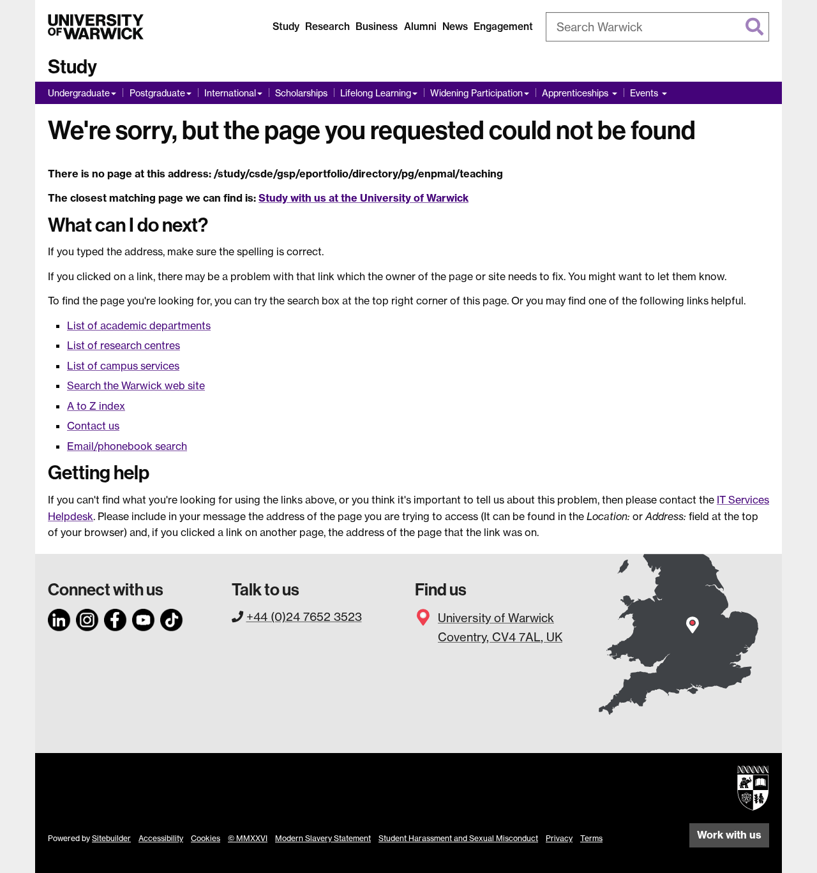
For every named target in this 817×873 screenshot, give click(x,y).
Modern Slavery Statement (323, 838)
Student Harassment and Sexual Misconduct (458, 838)
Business (377, 26)
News (455, 26)
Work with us (729, 834)
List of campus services (123, 365)
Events (645, 92)
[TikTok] (171, 618)
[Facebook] (115, 618)
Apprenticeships (576, 92)
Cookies (205, 838)
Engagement (503, 26)
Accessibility (161, 838)
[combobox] (657, 26)
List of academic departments (139, 325)
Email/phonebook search (127, 446)
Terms (591, 838)
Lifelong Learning (375, 92)
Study (286, 26)
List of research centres (123, 345)
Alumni (420, 26)
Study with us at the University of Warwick (363, 197)
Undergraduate (79, 92)
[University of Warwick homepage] (95, 27)
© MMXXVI (247, 838)
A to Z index (96, 405)
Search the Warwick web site (136, 385)
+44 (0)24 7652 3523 (304, 616)
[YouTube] (143, 618)
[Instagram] (87, 618)
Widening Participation (476, 92)
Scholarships (301, 92)
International (230, 92)
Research (327, 26)
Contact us (93, 425)
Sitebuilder (111, 838)
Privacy (559, 838)
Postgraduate (157, 92)
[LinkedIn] (59, 618)
